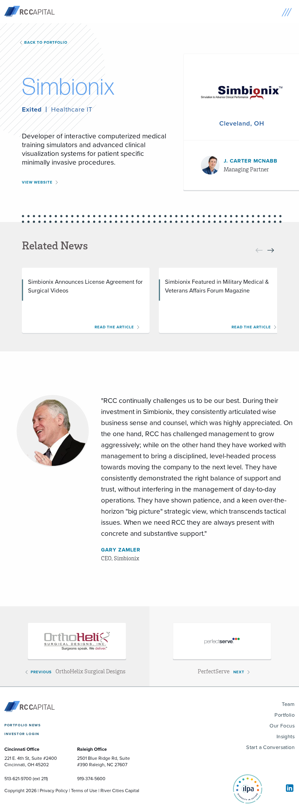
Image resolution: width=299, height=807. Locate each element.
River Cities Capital (119, 790)
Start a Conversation (270, 747)
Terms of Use (84, 790)
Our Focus (282, 726)
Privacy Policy (54, 790)
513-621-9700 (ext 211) (26, 778)
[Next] (270, 250)
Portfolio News (22, 725)
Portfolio (284, 715)
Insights (286, 736)
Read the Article (114, 327)
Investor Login (21, 733)
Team (288, 704)
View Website (37, 182)
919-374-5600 (91, 778)
